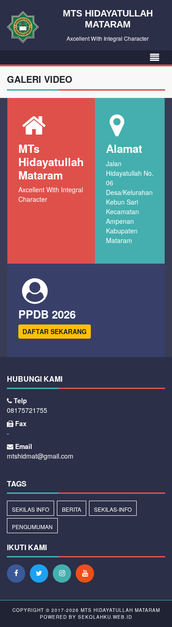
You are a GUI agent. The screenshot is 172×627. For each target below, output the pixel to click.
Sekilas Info (30, 509)
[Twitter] (41, 573)
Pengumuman (32, 526)
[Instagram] (64, 573)
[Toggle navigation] (154, 57)
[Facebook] (18, 573)
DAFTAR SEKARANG (54, 331)
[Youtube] (87, 573)
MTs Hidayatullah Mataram (119, 610)
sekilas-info (113, 509)
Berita (71, 509)
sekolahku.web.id (105, 617)
